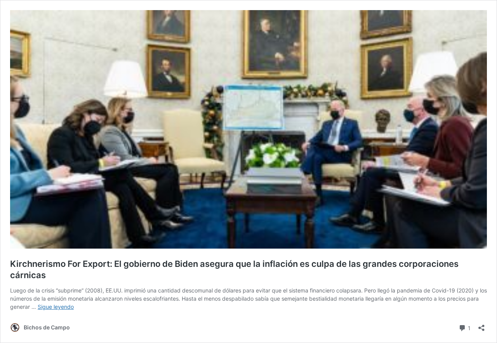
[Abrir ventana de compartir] (481, 325)
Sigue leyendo (56, 306)
